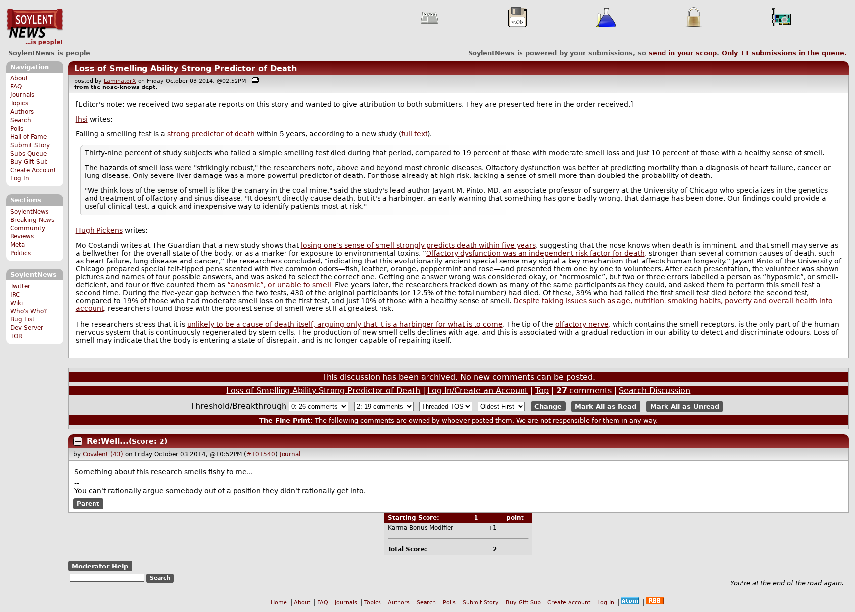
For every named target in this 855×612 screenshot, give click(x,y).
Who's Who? (28, 311)
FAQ (16, 86)
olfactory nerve (582, 324)
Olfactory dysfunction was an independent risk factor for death (535, 253)
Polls (16, 128)
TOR (16, 336)
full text (414, 134)
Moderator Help (100, 566)
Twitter (20, 286)
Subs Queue (28, 153)
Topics (19, 103)
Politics (20, 253)
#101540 (260, 454)
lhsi (82, 119)
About (19, 78)
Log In (19, 178)
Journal (290, 454)
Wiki (16, 303)
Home (279, 602)
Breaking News (32, 220)
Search (20, 120)
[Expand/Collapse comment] (77, 441)
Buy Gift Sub (29, 161)
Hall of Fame (28, 136)
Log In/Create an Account (478, 390)
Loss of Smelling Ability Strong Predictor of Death (185, 68)
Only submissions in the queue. (784, 53)
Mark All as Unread (684, 406)
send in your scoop (683, 53)
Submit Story (30, 145)
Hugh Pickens (99, 230)
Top (542, 390)
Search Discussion (654, 390)
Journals (22, 94)
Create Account (33, 170)
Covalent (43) (103, 454)
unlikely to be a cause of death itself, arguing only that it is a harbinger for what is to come (345, 324)
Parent (88, 503)
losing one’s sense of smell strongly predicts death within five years (418, 245)
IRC (15, 294)
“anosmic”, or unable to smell (279, 285)
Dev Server (26, 327)
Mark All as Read (605, 406)
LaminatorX (120, 81)
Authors (22, 111)
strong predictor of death (211, 134)
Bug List (22, 319)
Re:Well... (108, 441)
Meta (17, 244)
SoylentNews (34, 27)
